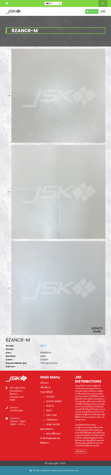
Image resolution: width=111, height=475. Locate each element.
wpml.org (56, 470)
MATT (43, 345)
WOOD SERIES (54, 401)
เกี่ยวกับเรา (45, 387)
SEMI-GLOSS (53, 424)
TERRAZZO (52, 419)
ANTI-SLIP (51, 415)
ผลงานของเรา (47, 429)
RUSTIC (50, 406)
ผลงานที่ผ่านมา (53, 433)
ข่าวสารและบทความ (50, 438)
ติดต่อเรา (44, 443)
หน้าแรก (44, 382)
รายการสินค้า (46, 392)
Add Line (92, 11)
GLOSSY (50, 396)
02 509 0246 (16, 410)
